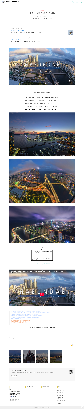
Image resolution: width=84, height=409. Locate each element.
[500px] (15, 396)
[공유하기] (13, 338)
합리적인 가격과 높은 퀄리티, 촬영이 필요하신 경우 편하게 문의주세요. (26, 41)
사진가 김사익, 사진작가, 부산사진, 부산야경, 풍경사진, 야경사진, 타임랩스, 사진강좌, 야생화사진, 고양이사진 (32, 372)
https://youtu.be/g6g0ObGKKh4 (42, 263)
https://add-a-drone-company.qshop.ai (19, 37)
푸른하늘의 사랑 (59, 403)
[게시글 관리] (15, 338)
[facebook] (11, 396)
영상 (19, 393)
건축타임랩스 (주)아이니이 (17, 30)
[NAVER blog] (17, 396)
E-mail (22, 399)
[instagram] (13, 396)
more (73, 348)
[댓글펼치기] (11, 366)
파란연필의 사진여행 (60, 392)
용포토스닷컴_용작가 (60, 390)
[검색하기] (70, 2)
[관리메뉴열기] (82, 407)
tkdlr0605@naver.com (16, 394)
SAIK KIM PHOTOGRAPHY (13, 2)
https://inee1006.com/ (15, 28)
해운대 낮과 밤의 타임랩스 (42, 13)
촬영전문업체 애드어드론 (17, 39)
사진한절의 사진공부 (60, 397)
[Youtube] (10, 396)
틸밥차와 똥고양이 (60, 395)
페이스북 (69, 345)
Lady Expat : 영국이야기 (61, 400)
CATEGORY (75, 2)
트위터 (74, 345)
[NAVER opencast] (18, 396)
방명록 (11, 400)
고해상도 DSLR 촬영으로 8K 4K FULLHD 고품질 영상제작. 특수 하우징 (26, 32)
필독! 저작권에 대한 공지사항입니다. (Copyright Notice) (42, 18)
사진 (17, 393)
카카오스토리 (72, 345)
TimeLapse (42, 10)
